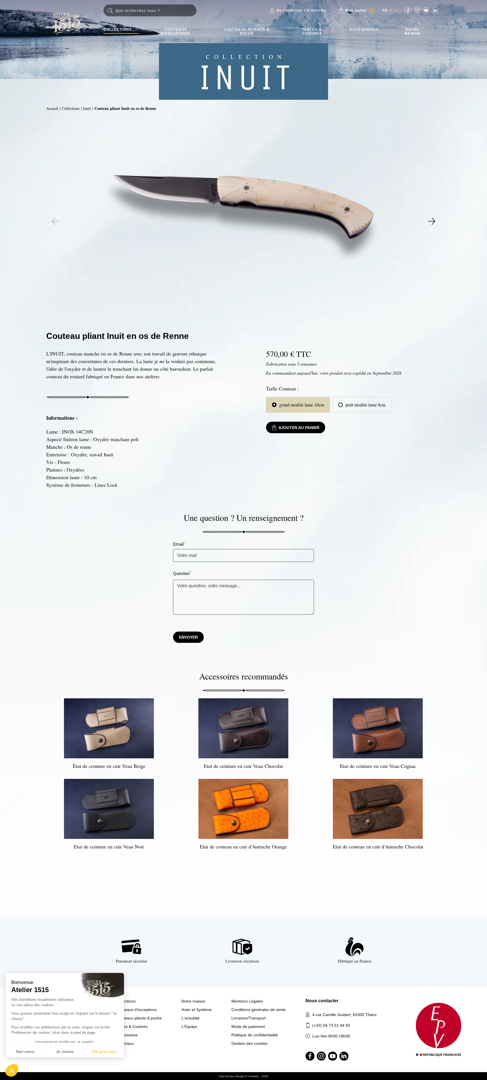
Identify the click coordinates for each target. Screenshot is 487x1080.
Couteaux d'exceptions (176, 31)
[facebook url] (408, 10)
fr (385, 10)
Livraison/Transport (248, 1018)
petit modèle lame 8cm (366, 405)
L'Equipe (189, 1026)
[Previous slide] (55, 221)
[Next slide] (431, 221)
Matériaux (125, 1043)
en (396, 10)
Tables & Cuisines (312, 31)
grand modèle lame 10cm (301, 405)
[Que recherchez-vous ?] (150, 10)
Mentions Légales (247, 1001)
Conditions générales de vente (258, 1009)
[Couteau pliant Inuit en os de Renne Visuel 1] (243, 208)
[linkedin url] (435, 10)
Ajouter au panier (298, 427)
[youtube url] (426, 10)
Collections (117, 30)
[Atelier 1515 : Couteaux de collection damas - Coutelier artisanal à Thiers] (66, 23)
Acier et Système (196, 1009)
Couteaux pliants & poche (246, 31)
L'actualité (190, 1018)
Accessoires (364, 30)
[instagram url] (417, 10)
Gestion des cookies (249, 1043)
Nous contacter (322, 1000)
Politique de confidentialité (254, 1035)
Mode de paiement (248, 1026)
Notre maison (412, 31)
